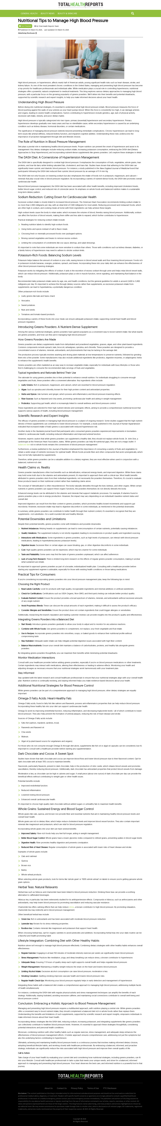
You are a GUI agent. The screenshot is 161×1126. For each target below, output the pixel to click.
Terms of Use (93, 1088)
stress (71, 907)
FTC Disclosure (109, 1088)
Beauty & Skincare (67, 13)
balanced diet (24, 444)
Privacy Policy (77, 1088)
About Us (49, 1088)
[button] (132, 13)
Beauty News (47, 13)
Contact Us (62, 1088)
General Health (29, 13)
